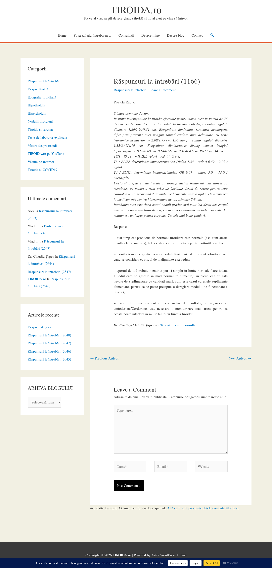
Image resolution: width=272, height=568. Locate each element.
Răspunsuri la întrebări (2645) (49, 359)
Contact (197, 35)
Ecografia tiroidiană (42, 97)
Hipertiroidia (37, 113)
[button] (212, 35)
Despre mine (150, 35)
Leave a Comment (163, 89)
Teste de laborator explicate (47, 137)
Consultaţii (126, 35)
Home (62, 35)
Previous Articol (104, 358)
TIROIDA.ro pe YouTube (46, 153)
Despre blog (175, 35)
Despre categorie (40, 326)
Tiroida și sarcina (40, 129)
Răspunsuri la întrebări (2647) (49, 343)
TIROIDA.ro (136, 9)
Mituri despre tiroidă (43, 145)
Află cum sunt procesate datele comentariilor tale (202, 508)
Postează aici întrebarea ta (92, 35)
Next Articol (240, 358)
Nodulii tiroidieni (40, 121)
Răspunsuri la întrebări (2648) (49, 335)
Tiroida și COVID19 (42, 169)
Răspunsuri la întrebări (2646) (49, 351)
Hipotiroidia (36, 105)
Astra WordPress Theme (169, 554)
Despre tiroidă (38, 89)
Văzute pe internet (41, 161)
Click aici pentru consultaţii (179, 324)
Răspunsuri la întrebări (44, 81)
